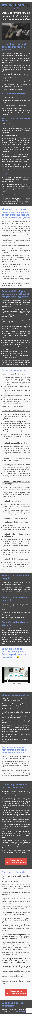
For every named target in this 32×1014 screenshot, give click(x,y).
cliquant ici (21, 1011)
